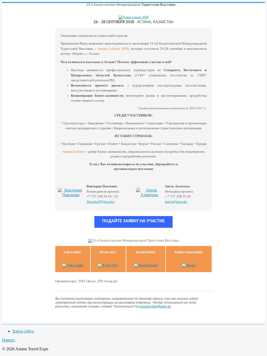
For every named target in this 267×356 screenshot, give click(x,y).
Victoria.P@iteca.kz (100, 202)
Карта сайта (23, 331)
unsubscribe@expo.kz (155, 306)
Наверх (8, 340)
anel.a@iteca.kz (176, 202)
